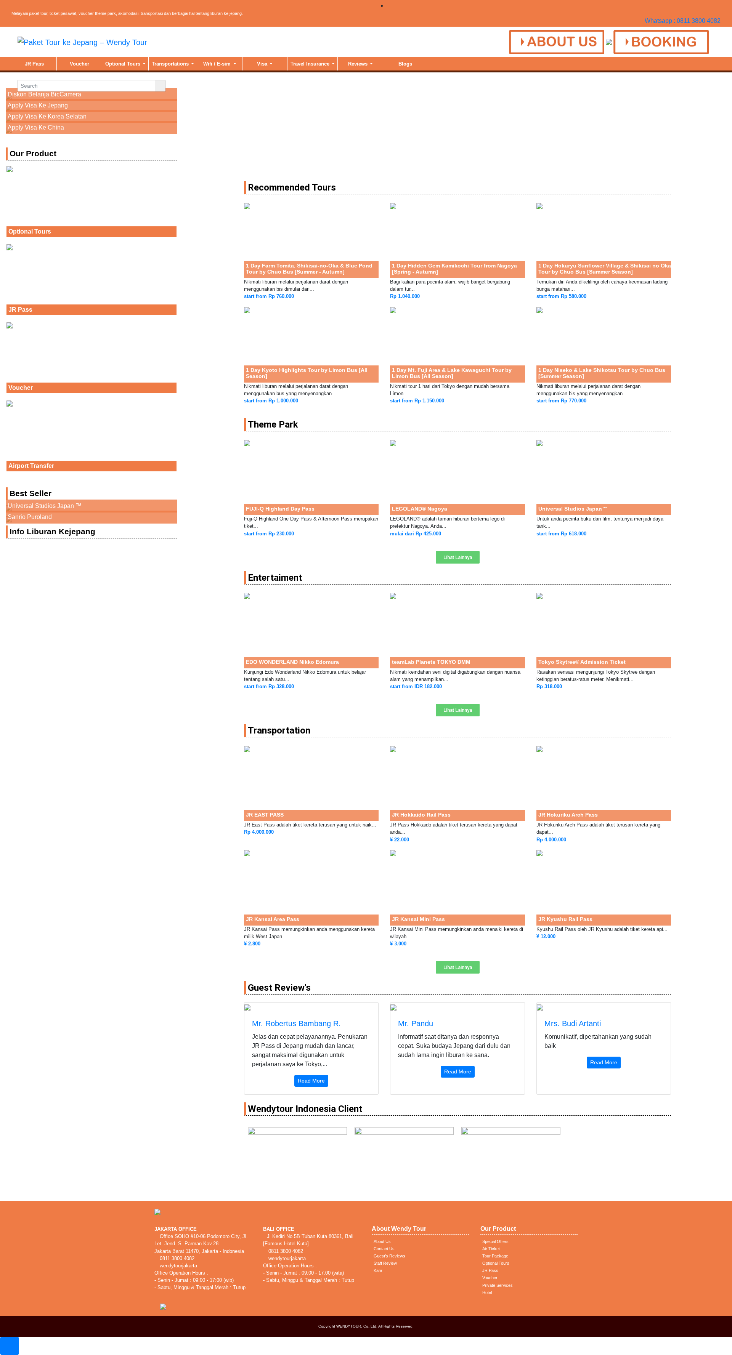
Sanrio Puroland (30, 517)
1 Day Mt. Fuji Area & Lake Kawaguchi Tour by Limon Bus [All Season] (452, 373)
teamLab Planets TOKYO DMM (431, 662)
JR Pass (34, 64)
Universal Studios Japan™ (572, 509)
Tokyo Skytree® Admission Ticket (582, 662)
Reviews (358, 64)
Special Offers (495, 1241)
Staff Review (385, 1263)
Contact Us (384, 1248)
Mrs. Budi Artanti (572, 1023)
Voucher (79, 64)
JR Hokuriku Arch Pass (568, 815)
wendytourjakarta (177, 1266)
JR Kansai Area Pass (272, 919)
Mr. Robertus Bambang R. (296, 1023)
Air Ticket (491, 1248)
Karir (378, 1270)
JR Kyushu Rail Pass (565, 919)
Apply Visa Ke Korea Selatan (47, 116)
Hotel (487, 1292)
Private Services (497, 1285)
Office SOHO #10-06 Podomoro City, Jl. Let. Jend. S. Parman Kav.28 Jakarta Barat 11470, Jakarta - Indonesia (201, 1243)
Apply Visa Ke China (36, 127)
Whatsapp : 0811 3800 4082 (683, 21)
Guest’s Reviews (389, 1256)
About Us (382, 1241)
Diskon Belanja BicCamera (44, 94)
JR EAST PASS (265, 815)
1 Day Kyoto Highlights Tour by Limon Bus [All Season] (307, 373)
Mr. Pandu (415, 1023)
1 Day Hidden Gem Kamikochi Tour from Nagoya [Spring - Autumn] (454, 269)
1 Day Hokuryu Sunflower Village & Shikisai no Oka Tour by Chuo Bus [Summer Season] (604, 269)
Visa (263, 64)
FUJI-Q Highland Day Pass (280, 509)
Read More (311, 1081)
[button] (458, 557)
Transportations (171, 64)
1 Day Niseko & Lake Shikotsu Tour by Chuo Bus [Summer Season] (601, 373)
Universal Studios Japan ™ (45, 506)
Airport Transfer (31, 466)
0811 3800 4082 (176, 1258)
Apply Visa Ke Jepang (38, 105)
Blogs (405, 64)
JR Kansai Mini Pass (418, 919)
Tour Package (495, 1256)
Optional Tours (123, 64)
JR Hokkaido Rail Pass (421, 815)
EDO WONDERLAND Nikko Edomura (292, 662)
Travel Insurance (311, 64)
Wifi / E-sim (217, 64)
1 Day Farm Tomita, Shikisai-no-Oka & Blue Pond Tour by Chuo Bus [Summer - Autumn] (309, 269)
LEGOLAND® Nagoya (419, 509)
